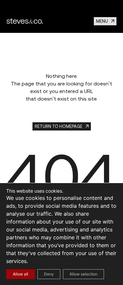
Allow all (20, 274)
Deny (49, 274)
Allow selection (83, 274)
